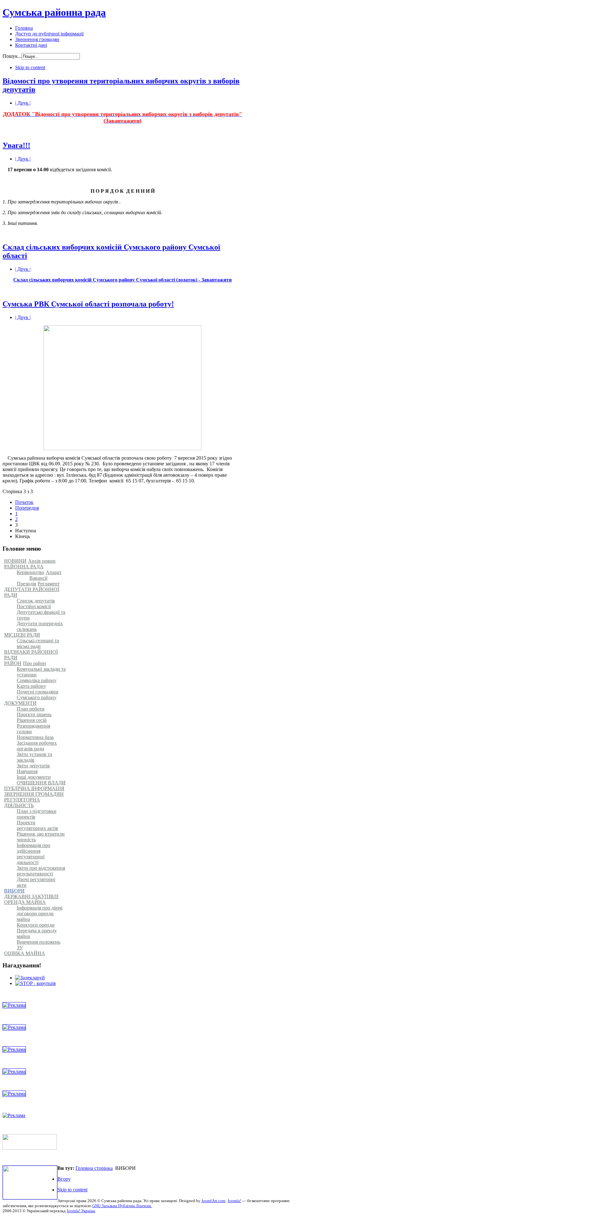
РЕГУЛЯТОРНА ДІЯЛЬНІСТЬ (22, 802)
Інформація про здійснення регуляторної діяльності (33, 854)
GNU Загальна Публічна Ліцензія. (122, 1205)
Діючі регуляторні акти (36, 882)
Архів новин (42, 561)
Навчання (27, 771)
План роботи (31, 708)
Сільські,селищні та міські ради (38, 643)
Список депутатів (36, 600)
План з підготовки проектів (36, 814)
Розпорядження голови (33, 728)
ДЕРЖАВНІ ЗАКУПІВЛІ (31, 896)
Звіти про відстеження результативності (41, 870)
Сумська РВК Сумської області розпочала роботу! (88, 304)
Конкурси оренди (36, 925)
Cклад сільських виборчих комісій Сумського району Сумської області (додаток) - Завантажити (122, 279)
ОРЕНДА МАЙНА (25, 902)
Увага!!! (16, 145)
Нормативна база (35, 737)
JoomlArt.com (213, 1200)
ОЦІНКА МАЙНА (24, 953)
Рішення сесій (32, 720)
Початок (24, 502)
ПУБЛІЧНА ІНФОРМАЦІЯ (34, 788)
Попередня (27, 508)
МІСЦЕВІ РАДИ (22, 635)
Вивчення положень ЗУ (38, 944)
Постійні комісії (34, 606)
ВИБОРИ (14, 890)
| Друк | (23, 103)
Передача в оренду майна (37, 933)
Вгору (64, 1179)
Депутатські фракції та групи (41, 614)
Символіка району (36, 680)
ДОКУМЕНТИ (20, 703)
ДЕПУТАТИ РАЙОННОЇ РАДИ (31, 592)
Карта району (31, 686)
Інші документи (34, 777)
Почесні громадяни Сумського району (37, 694)
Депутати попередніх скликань (40, 626)
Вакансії (38, 578)
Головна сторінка (94, 1168)
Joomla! (234, 1200)
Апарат (54, 572)
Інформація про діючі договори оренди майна (39, 913)
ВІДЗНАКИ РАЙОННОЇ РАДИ (31, 654)
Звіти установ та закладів (34, 757)
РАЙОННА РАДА (24, 566)
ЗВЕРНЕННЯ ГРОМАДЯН (34, 794)
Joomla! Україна (81, 1210)
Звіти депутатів (33, 765)
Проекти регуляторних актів (37, 825)
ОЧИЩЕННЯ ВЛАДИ (41, 782)
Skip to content (30, 67)
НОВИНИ (15, 561)
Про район (34, 663)
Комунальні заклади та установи (41, 671)
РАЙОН (12, 663)
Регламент (49, 583)
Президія (26, 583)
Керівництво (30, 572)
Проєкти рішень (34, 714)
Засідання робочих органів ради (37, 745)
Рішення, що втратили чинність (41, 836)
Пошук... (12, 56)
